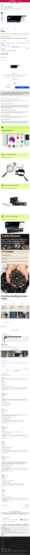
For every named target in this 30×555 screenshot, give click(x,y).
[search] (22, 5)
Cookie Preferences (22, 550)
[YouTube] (8, 549)
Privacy (18, 550)
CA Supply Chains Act (14, 550)
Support (2, 543)
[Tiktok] (10, 549)
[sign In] (26, 5)
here (10, 322)
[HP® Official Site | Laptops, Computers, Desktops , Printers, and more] (2, 5)
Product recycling (6, 550)
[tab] (13, 330)
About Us (2, 539)
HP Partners (2, 545)
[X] (6, 549)
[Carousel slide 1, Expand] (16, 19)
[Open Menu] (28, 5)
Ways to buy (2, 541)
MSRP (1, 30)
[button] (15, 57)
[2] (22, 94)
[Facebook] (3, 549)
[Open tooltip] (25, 85)
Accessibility (10, 550)
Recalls (2, 550)
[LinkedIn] (1, 549)
